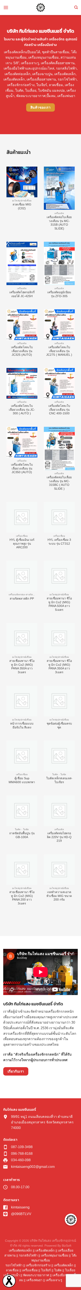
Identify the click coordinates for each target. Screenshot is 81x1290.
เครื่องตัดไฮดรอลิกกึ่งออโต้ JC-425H (22, 294)
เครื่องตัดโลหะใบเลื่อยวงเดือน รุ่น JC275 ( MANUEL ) (59, 351)
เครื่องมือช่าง (61, 1275)
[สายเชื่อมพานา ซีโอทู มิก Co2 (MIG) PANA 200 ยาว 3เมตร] (21, 869)
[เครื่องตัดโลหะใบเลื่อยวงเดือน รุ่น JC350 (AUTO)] (21, 442)
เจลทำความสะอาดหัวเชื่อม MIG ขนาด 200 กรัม (59, 895)
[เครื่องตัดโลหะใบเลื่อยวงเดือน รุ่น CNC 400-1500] (59, 383)
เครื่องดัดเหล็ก (63, 1265)
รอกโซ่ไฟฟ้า (13, 1265)
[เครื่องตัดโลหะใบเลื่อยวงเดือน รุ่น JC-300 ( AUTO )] (21, 383)
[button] (71, 1220)
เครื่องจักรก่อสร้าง (38, 1265)
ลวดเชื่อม (12, 1270)
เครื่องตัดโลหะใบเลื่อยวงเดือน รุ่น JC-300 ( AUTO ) (22, 409)
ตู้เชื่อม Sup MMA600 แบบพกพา (22, 780)
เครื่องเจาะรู (54, 1280)
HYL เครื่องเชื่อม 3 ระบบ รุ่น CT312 (59, 541)
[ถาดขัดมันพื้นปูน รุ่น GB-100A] (21, 810)
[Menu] (5, 7)
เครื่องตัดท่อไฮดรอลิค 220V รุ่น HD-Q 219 (59, 837)
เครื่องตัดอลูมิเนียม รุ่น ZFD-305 (59, 294)
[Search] (76, 7)
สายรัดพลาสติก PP (22, 598)
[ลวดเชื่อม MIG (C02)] (21, 182)
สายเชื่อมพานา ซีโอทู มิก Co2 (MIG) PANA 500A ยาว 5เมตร (59, 604)
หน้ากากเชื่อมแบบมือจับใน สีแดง (21, 725)
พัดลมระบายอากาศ (36, 1275)
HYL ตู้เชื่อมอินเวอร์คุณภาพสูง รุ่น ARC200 (22, 543)
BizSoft (66, 1245)
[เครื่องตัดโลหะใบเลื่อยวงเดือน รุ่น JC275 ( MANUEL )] (59, 324)
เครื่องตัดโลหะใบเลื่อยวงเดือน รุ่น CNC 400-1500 (59, 409)
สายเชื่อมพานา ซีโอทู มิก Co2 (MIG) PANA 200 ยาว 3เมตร (22, 897)
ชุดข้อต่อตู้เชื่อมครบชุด (59, 725)
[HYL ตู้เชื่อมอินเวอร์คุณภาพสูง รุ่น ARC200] (21, 517)
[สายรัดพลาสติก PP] (21, 576)
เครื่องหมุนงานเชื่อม (54, 1255)
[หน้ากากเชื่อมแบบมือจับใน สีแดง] (21, 701)
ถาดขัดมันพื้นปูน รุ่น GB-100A (22, 835)
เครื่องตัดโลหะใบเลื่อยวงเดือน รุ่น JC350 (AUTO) (22, 468)
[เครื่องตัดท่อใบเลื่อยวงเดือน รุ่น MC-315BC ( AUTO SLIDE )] (59, 448)
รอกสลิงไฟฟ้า (28, 1255)
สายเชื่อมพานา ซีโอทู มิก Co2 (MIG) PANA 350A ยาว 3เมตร (22, 666)
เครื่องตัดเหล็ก (45, 1250)
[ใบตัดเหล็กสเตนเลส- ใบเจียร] (59, 755)
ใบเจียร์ (46, 1270)
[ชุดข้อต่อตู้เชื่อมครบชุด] (59, 701)
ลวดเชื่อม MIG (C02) (22, 206)
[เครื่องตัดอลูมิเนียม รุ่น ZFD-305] (59, 263)
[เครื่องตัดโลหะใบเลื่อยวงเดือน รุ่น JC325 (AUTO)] (21, 324)
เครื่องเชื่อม (30, 1270)
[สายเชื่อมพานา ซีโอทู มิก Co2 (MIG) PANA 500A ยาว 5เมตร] (59, 576)
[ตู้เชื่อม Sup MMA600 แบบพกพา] (21, 755)
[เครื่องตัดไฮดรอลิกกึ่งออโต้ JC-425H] (21, 263)
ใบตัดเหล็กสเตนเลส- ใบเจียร (59, 780)
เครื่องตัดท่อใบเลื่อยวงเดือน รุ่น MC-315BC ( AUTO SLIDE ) (59, 483)
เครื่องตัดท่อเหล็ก (20, 1250)
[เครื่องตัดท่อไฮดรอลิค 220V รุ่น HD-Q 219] (59, 810)
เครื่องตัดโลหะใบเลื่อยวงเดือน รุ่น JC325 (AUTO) (22, 351)
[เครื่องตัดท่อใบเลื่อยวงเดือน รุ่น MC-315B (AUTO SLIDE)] (59, 188)
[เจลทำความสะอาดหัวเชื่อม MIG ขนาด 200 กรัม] (59, 869)
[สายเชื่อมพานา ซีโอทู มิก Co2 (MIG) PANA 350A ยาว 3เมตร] (21, 638)
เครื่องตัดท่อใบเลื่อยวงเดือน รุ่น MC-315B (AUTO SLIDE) (59, 223)
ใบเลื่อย (70, 1270)
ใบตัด (58, 1270)
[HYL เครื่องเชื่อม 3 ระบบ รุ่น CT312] (59, 517)
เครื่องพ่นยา (34, 1280)
